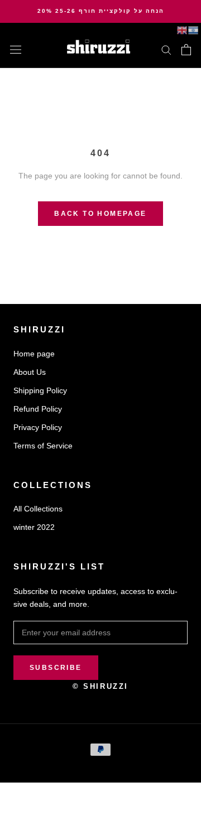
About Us (29, 372)
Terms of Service (43, 445)
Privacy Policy (37, 427)
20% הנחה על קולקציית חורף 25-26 (100, 11)
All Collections (38, 508)
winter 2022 (34, 527)
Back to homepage (100, 214)
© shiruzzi (100, 686)
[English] (182, 30)
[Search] (166, 49)
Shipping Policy (40, 390)
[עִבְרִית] (193, 30)
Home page (34, 353)
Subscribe (56, 668)
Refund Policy (37, 408)
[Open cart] (186, 49)
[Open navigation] (15, 49)
